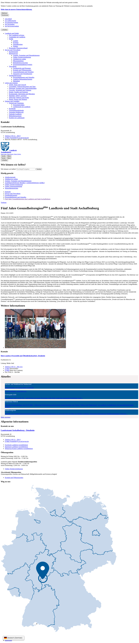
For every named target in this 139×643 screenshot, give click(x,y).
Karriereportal (13, 52)
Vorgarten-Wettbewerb (16, 112)
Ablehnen (4, 13)
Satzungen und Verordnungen (22, 74)
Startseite (8, 192)
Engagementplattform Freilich (22, 64)
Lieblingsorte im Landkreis (21, 107)
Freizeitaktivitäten (18, 105)
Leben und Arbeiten (11, 83)
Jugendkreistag (18, 44)
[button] (71, 329)
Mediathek (16, 81)
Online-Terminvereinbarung (22, 57)
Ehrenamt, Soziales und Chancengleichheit (22, 88)
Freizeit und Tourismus (16, 103)
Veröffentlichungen (15, 75)
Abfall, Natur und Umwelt (17, 85)
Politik (11, 39)
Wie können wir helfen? (8, 169)
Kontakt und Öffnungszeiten (22, 70)
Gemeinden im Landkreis (17, 37)
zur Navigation (9, 24)
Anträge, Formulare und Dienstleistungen (26, 55)
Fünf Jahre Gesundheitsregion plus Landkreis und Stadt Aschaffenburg (27, 199)
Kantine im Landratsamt (16, 118)
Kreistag (15, 42)
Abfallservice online (19, 59)
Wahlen (15, 46)
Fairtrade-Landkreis (15, 114)
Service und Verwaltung (12, 50)
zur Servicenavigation (12, 26)
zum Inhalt (8, 19)
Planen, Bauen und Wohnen (18, 99)
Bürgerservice (13, 53)
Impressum (8, 640)
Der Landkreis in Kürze (16, 35)
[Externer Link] (59, 558)
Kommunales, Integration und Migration (22, 94)
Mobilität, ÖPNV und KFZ (18, 96)
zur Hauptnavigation (11, 22)
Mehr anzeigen (5, 417)
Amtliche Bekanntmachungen (22, 79)
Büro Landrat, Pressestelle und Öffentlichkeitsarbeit (23, 356)
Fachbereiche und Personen (22, 68)
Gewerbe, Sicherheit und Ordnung (20, 90)
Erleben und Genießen (12, 101)
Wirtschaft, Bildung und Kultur (19, 97)
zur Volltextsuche (10, 20)
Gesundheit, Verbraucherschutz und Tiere (22, 86)
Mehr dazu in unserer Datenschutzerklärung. (16, 9)
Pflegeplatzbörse (18, 61)
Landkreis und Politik (12, 33)
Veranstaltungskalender (16, 110)
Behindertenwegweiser (20, 63)
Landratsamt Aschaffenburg (17, 430)
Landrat (15, 41)
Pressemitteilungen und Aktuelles (23, 77)
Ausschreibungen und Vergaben (23, 72)
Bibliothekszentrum (15, 116)
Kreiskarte (12, 108)
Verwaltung (12, 66)
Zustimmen (5, 15)
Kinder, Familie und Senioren (18, 92)
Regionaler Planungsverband (18, 48)
